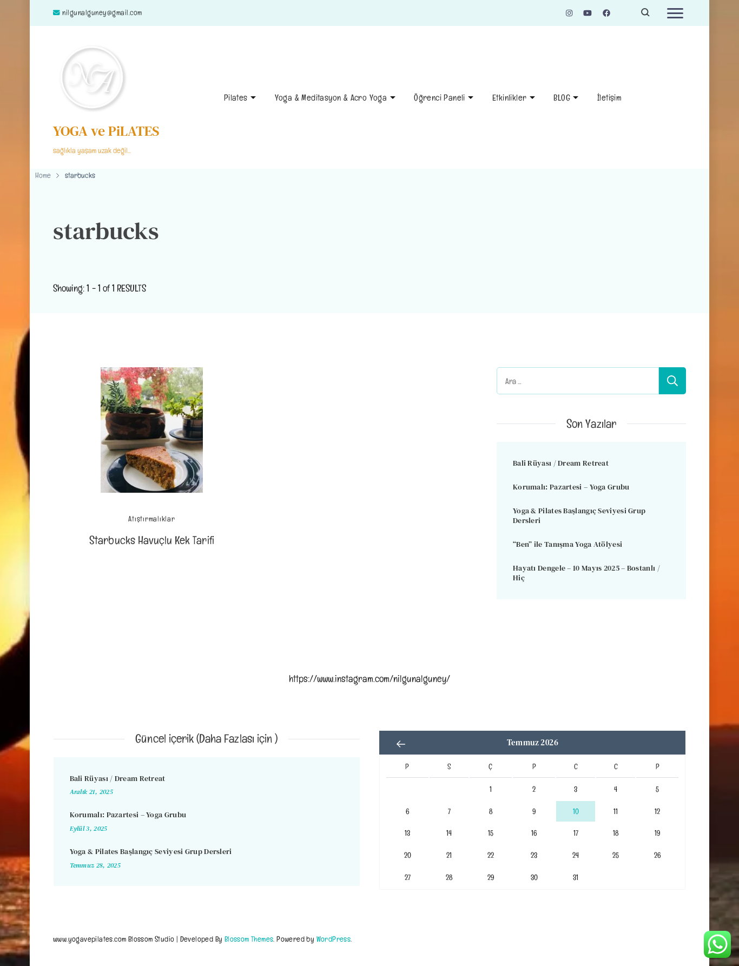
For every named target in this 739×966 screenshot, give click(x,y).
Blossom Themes (249, 939)
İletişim (609, 97)
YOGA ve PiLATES (106, 131)
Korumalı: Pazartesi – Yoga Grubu (571, 486)
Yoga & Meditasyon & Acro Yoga (331, 97)
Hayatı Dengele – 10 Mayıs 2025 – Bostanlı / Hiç (586, 573)
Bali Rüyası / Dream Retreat (561, 463)
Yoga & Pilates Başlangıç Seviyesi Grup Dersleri (579, 515)
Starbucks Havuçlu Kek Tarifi (151, 540)
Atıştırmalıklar (151, 519)
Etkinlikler (509, 97)
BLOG (561, 97)
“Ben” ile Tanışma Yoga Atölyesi (567, 544)
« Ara (400, 743)
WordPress (333, 939)
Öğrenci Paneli (439, 97)
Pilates (236, 97)
